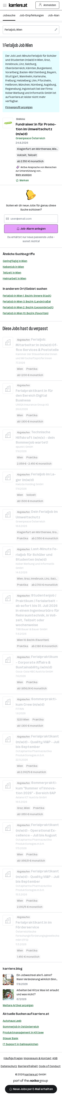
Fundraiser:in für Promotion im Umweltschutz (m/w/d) (36, 129)
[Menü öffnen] (5, 5)
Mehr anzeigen (24, 174)
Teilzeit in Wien (12, 272)
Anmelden (49, 5)
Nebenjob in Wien (13, 266)
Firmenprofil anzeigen (19, 107)
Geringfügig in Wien (15, 261)
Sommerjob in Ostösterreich (21, 1026)
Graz (55, 532)
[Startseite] (19, 5)
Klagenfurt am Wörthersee (34, 149)
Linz (47, 578)
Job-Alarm (54, 15)
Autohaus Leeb (12, 1020)
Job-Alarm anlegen (33, 228)
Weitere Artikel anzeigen (18, 1005)
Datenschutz (9, 1066)
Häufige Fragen (13, 1058)
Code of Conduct (50, 1066)
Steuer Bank (10, 1038)
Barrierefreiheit (28, 1066)
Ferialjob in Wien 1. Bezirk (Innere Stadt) (27, 295)
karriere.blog (12, 969)
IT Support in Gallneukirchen (20, 1044)
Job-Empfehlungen (31, 15)
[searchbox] (31, 29)
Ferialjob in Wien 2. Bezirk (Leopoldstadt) (28, 307)
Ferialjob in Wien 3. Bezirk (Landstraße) (27, 301)
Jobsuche (9, 15)
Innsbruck (37, 578)
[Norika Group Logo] (30, 1081)
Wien (29, 45)
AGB (55, 1058)
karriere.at (41, 1014)
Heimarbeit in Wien (14, 278)
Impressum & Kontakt (37, 1058)
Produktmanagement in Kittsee (23, 1032)
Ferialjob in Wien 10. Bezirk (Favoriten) (25, 313)
